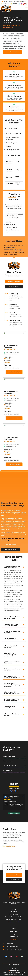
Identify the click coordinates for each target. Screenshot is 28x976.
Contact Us (13, 939)
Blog (14, 934)
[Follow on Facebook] (19, 4)
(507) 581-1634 (15, 286)
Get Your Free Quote (14, 875)
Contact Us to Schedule (14, 372)
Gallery (13, 928)
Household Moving (13, 914)
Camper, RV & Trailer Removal (13, 919)
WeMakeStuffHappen (15, 970)
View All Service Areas (9, 846)
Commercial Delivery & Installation (13, 917)
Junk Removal (13, 911)
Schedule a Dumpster (12, 52)
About (13, 926)
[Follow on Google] (26, 4)
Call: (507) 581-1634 (10, 549)
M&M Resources (14, 936)
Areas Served (13, 931)
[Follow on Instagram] (21, 4)
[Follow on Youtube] (24, 4)
